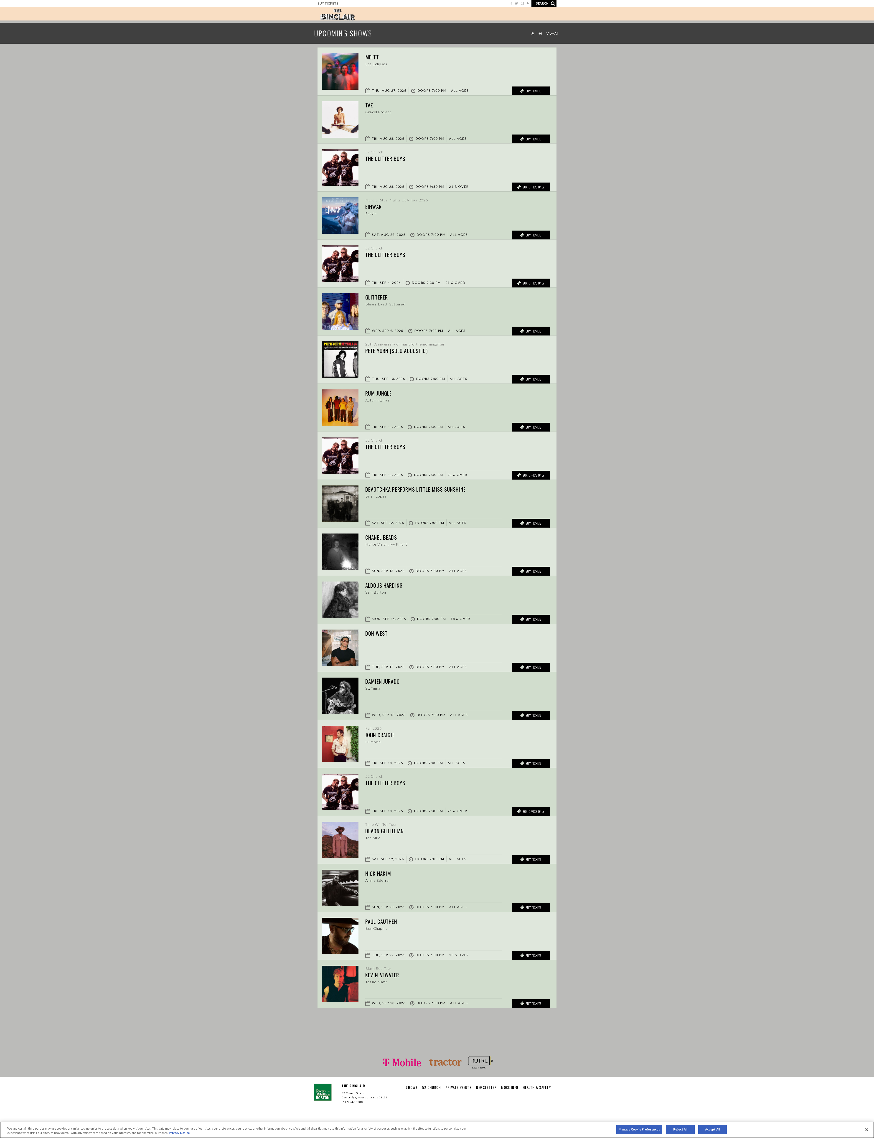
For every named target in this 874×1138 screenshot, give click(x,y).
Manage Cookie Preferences (639, 1129)
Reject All (680, 1129)
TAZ (369, 105)
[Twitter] (516, 3)
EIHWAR (373, 207)
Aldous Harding (384, 585)
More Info (509, 1087)
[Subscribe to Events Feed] (533, 33)
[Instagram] (522, 3)
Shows (412, 1087)
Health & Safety (537, 1087)
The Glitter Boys (385, 159)
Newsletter (486, 1087)
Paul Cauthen (381, 921)
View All (552, 33)
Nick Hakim (378, 873)
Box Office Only (534, 187)
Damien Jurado (382, 681)
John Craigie (380, 735)
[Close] (867, 1130)
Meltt (372, 57)
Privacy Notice (179, 1133)
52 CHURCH (431, 1087)
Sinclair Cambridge (337, 14)
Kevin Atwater (382, 975)
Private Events (458, 1087)
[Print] (540, 33)
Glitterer (376, 297)
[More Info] (340, 88)
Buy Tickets (328, 3)
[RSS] (528, 3)
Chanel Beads (381, 537)
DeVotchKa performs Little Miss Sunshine (415, 489)
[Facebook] (511, 3)
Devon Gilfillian (384, 831)
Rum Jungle (378, 393)
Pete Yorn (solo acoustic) (396, 351)
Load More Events (437, 1016)
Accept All (712, 1129)
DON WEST (376, 633)
